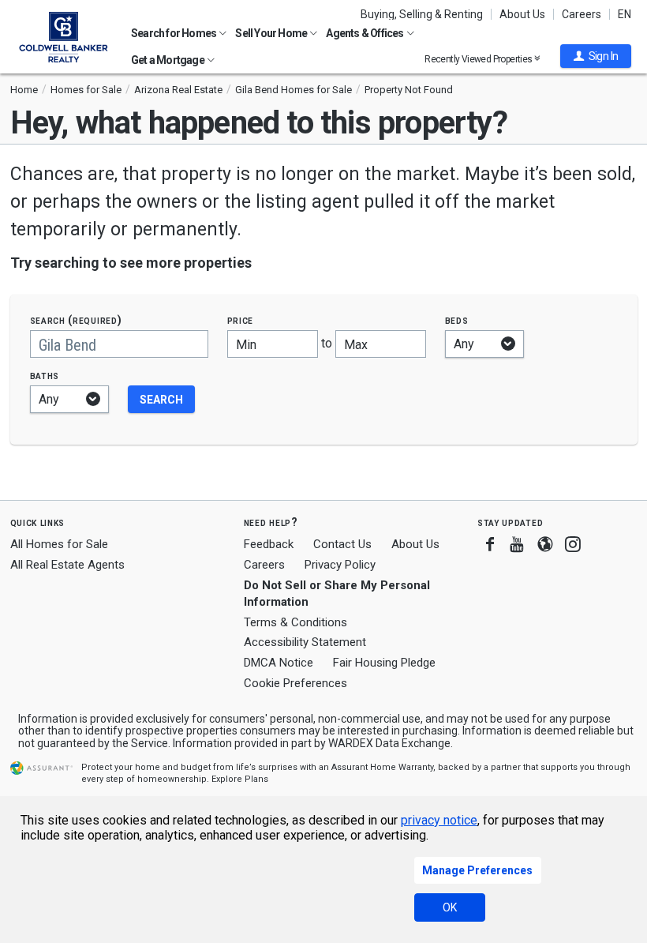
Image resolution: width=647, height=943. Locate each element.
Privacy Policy (340, 565)
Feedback (269, 544)
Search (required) (76, 320)
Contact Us (342, 544)
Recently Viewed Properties (479, 59)
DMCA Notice (278, 663)
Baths (45, 375)
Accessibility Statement (305, 642)
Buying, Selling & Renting (422, 14)
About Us (522, 14)
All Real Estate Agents (67, 565)
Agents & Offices (365, 33)
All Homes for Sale (59, 544)
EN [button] (624, 14)
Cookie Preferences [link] (295, 683)
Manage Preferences (477, 870)
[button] (595, 56)
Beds (457, 320)
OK (450, 907)
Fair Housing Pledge (384, 663)
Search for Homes (174, 33)
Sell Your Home (272, 33)
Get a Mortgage (168, 60)
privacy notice (439, 820)
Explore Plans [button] (239, 779)
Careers (581, 14)
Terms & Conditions (295, 622)
